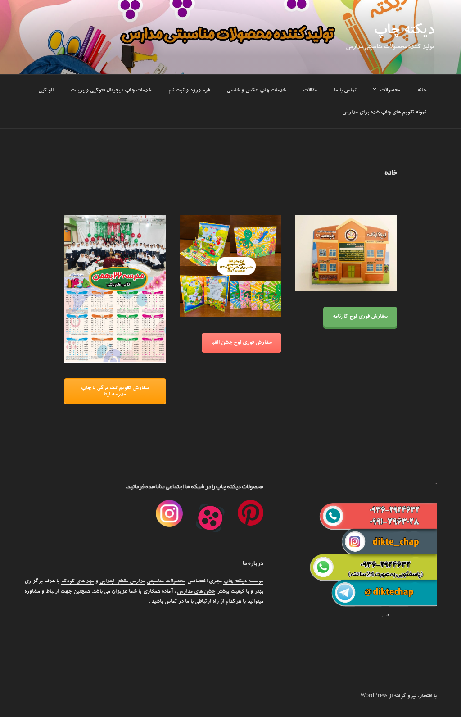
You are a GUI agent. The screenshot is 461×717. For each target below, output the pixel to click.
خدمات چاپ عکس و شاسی (256, 90)
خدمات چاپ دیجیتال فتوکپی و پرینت (111, 90)
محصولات (390, 90)
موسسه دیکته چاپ (243, 581)
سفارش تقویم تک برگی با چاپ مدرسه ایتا (115, 391)
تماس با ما (345, 90)
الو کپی (46, 90)
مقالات (310, 90)
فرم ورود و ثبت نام (189, 90)
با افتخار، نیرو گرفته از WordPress (398, 696)
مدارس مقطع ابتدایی (122, 581)
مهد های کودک (77, 581)
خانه (421, 90)
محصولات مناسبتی (166, 581)
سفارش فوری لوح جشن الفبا (241, 343)
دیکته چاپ (404, 31)
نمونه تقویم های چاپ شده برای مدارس (384, 112)
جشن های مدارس (196, 592)
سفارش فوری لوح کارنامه (360, 316)
